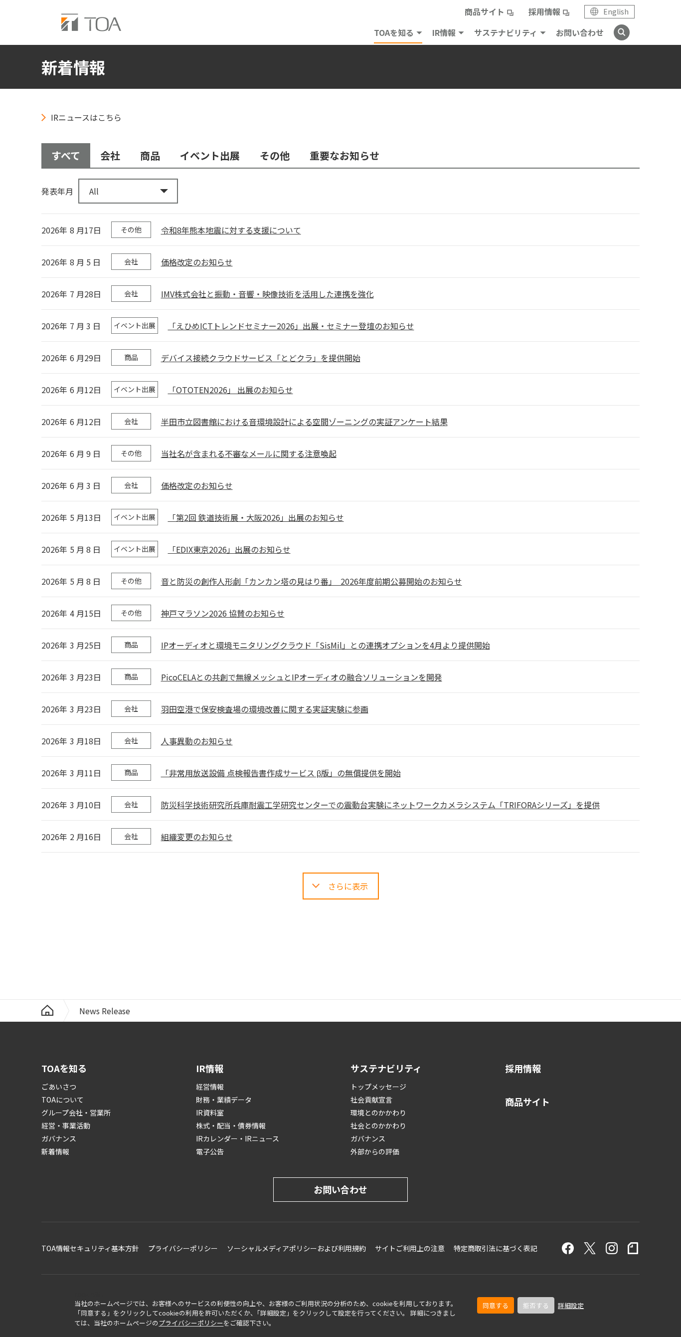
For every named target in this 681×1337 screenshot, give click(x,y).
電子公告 (210, 1151)
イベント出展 (210, 155)
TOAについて (62, 1100)
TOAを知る (394, 32)
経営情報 (210, 1087)
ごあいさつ (58, 1087)
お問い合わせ (580, 32)
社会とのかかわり (378, 1125)
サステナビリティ (505, 32)
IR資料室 (210, 1112)
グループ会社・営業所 (76, 1112)
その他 (275, 155)
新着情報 (55, 1151)
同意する (496, 1305)
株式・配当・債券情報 (231, 1125)
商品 (150, 155)
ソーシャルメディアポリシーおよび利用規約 (296, 1248)
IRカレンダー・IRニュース (237, 1138)
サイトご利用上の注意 (410, 1248)
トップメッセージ (378, 1087)
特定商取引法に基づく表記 (495, 1248)
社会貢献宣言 (371, 1100)
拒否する (536, 1305)
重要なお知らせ (344, 155)
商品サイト (485, 11)
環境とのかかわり (378, 1112)
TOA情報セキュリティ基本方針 (90, 1248)
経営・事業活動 (65, 1125)
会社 (110, 155)
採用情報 (544, 11)
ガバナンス (58, 1138)
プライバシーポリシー (191, 1323)
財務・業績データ (224, 1100)
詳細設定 (571, 1305)
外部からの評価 (374, 1151)
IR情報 (444, 32)
